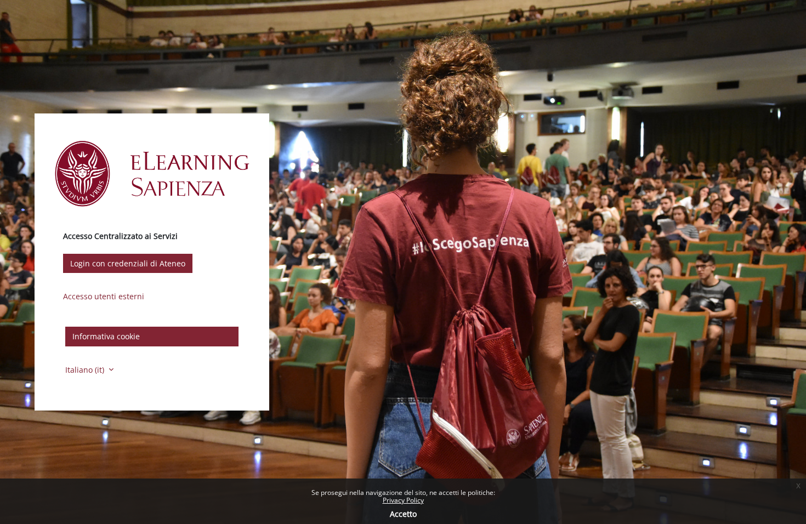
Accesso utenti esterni (103, 296)
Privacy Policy (403, 500)
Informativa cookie (106, 336)
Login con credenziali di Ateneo (127, 263)
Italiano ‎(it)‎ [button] (85, 369)
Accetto (403, 514)
